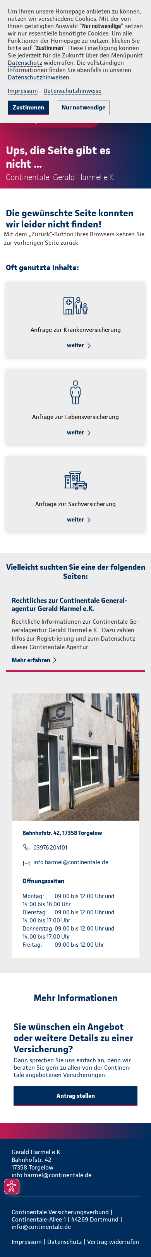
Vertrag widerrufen (113, 1241)
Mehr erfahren (31, 660)
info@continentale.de (41, 1226)
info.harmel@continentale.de (70, 862)
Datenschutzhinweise (72, 90)
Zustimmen (28, 107)
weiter (75, 345)
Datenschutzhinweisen (38, 77)
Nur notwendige (83, 107)
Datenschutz (25, 62)
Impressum (23, 90)
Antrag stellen (76, 1095)
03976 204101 (50, 847)
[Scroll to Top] (134, 1233)
